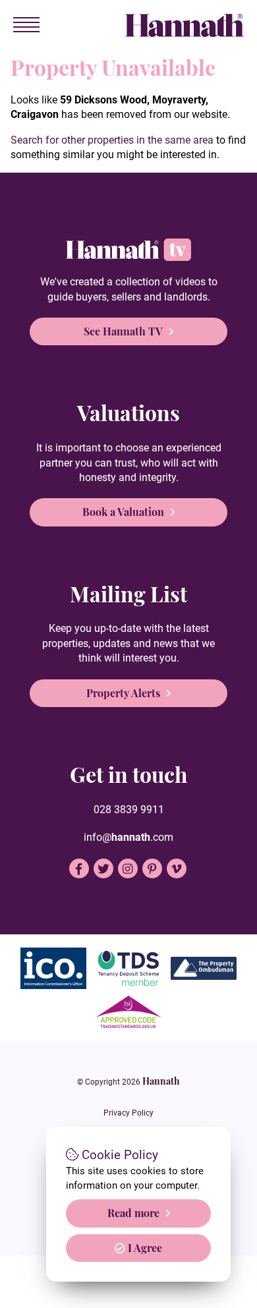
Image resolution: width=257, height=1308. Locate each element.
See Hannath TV (123, 331)
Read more (133, 1213)
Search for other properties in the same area (112, 140)
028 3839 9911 (129, 809)
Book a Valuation (123, 512)
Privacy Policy (128, 1113)
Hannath (161, 1080)
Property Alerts (123, 693)
